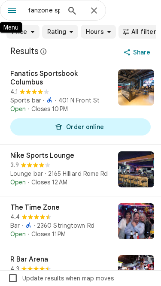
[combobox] (44, 10)
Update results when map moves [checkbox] (61, 278)
